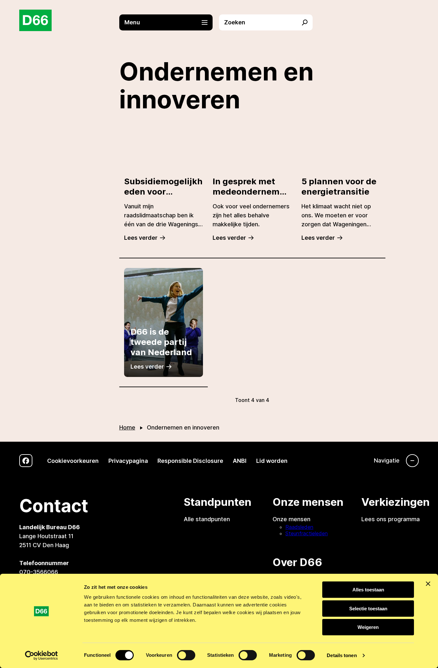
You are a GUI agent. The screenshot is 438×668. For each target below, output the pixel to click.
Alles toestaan (368, 589)
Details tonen (342, 655)
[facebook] (25, 460)
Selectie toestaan (368, 608)
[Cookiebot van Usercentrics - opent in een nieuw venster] (41, 655)
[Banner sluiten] (428, 583)
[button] (169, 22)
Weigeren (368, 627)
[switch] (186, 655)
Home (127, 427)
